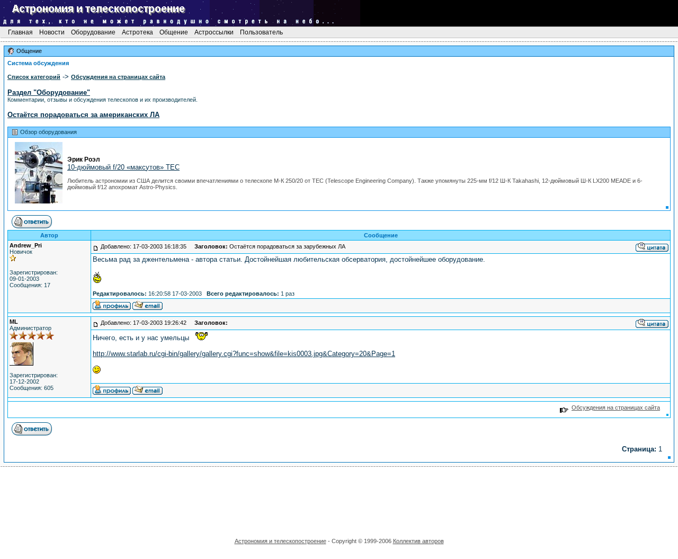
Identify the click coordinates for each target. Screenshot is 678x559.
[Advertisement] (339, 498)
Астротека (137, 32)
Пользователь (261, 32)
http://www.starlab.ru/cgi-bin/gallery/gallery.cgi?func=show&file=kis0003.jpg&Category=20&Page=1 (244, 354)
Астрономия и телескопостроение (280, 541)
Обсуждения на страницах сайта (616, 407)
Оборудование (93, 32)
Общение (174, 32)
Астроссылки (214, 32)
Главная (20, 32)
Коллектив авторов (418, 541)
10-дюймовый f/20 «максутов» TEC (123, 167)
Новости (52, 32)
